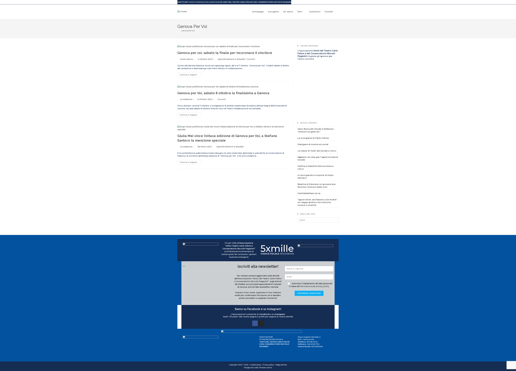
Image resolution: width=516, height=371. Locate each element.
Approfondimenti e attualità (231, 59)
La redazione (186, 99)
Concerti (251, 59)
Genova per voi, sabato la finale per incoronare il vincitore (224, 53)
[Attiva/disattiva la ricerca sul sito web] (338, 11)
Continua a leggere (191, 74)
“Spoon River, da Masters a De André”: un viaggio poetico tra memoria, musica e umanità (317, 202)
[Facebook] (255, 323)
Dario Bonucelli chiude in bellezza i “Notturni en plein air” (316, 130)
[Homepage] (178, 31)
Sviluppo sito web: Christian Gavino (258, 368)
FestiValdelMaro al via (309, 193)
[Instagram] (261, 323)
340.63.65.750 (313, 344)
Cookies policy (255, 365)
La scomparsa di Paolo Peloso (313, 138)
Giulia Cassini (186, 59)
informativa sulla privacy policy (314, 286)
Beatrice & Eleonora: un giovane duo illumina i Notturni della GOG (317, 185)
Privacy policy (268, 365)
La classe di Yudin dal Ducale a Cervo (317, 150)
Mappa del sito (281, 365)
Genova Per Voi (188, 31)
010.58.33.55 (312, 342)
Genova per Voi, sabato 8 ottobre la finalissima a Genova (223, 93)
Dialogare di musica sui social (313, 144)
